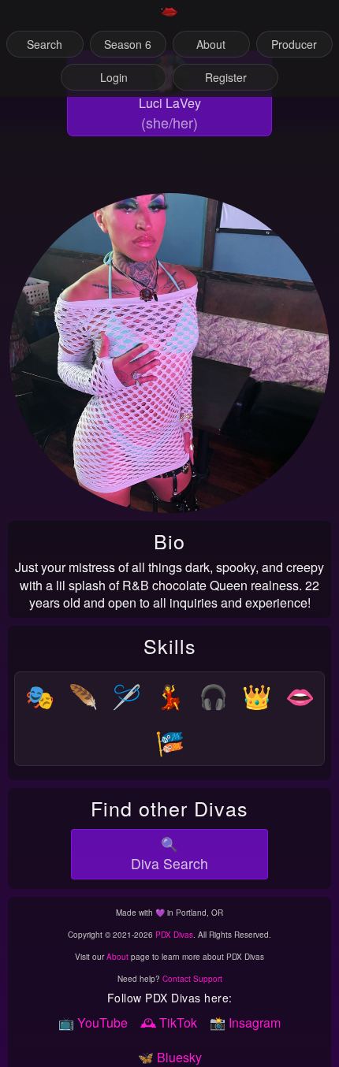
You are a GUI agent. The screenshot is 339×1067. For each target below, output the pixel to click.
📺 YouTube (93, 1022)
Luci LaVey (170, 103)
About (117, 956)
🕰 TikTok (168, 1022)
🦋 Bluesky (170, 1057)
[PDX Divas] (169, 18)
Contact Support (192, 978)
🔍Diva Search (169, 853)
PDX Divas (174, 934)
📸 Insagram (245, 1022)
